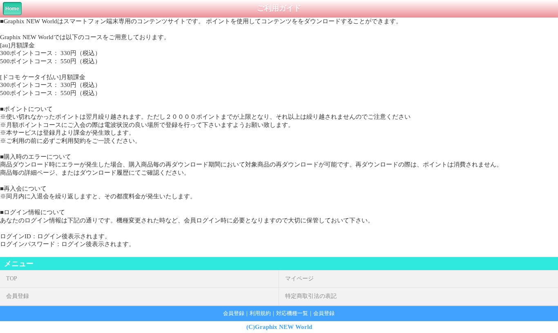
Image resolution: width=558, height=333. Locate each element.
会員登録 (17, 296)
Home (12, 8)
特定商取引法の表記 (311, 296)
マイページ (299, 278)
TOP (11, 278)
